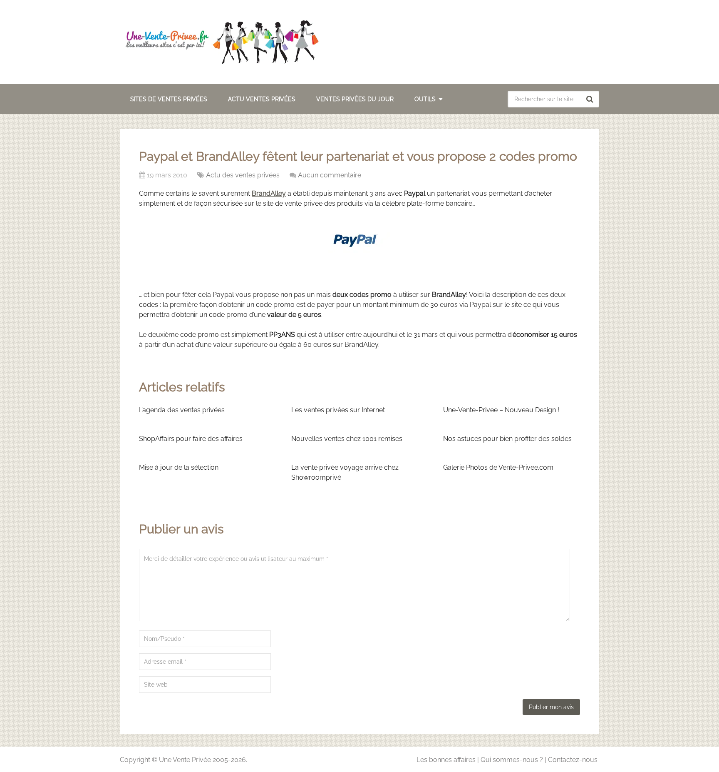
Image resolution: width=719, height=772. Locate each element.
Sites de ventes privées (168, 99)
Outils (425, 99)
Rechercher (591, 99)
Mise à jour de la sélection (178, 467)
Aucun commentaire (329, 175)
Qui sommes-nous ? (512, 760)
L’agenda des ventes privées (182, 410)
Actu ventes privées (261, 99)
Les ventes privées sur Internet (338, 410)
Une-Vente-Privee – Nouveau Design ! (501, 410)
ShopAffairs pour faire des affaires (191, 439)
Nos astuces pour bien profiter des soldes (507, 439)
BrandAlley (269, 193)
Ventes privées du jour (355, 99)
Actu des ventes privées (243, 175)
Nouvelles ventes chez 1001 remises (346, 439)
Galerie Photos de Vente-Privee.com (498, 467)
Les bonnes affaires (446, 760)
